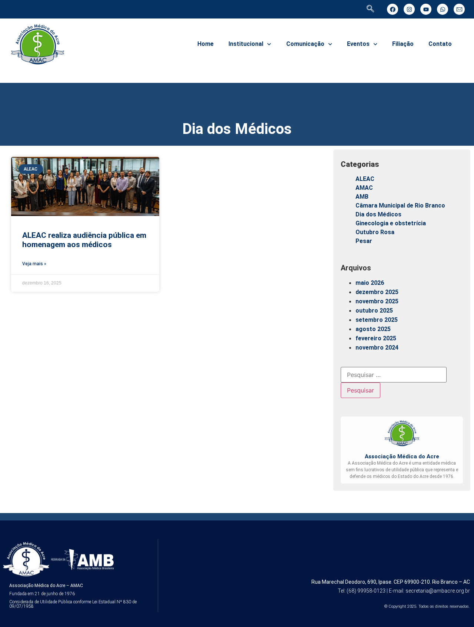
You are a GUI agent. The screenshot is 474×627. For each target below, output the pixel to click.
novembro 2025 (377, 301)
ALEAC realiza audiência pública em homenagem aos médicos (84, 240)
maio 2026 (370, 282)
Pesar (364, 241)
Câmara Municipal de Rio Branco (400, 205)
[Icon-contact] (459, 9)
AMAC (364, 187)
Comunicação (305, 43)
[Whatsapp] (442, 9)
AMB (362, 196)
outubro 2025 (374, 310)
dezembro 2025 (377, 292)
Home (205, 43)
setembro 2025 (377, 319)
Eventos (358, 43)
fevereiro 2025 (376, 338)
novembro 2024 (377, 347)
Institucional (245, 43)
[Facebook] (392, 9)
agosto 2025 (373, 329)
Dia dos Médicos (378, 214)
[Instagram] (409, 9)
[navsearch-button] (370, 9)
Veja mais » (34, 263)
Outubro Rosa (375, 232)
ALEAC (365, 178)
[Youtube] (425, 9)
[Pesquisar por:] (394, 374)
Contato (440, 43)
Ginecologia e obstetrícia (391, 223)
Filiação (403, 43)
